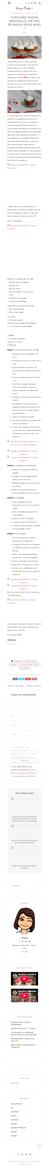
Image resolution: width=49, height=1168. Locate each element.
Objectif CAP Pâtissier (18, 1128)
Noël (38, 665)
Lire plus (24, 952)
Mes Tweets (15, 1083)
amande (18, 661)
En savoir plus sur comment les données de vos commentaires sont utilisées (24, 773)
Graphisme (15, 1112)
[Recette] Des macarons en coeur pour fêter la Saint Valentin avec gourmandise (24, 819)
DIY (12, 1108)
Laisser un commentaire (30, 674)
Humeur (14, 1116)
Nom (13, 716)
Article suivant (33, 685)
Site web (14, 734)
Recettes (19, 13)
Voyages (14, 1136)
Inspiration (14, 1120)
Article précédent (16, 685)
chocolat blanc (30, 661)
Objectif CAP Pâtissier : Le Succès (23, 1028)
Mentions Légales (24, 1164)
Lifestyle (14, 1124)
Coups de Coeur (16, 1104)
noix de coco (25, 668)
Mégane (15, 674)
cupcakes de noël (26, 665)
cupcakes (13, 665)
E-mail (14, 725)
